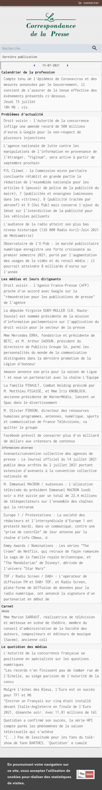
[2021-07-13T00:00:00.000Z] (34, 65)
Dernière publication (19, 57)
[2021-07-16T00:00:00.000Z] (68, 65)
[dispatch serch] (95, 48)
